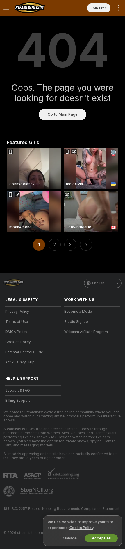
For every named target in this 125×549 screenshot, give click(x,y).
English (98, 283)
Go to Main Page (62, 114)
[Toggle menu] (6, 8)
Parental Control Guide (24, 352)
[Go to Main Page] (38, 8)
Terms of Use (16, 322)
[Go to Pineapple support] (9, 491)
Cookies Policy (18, 342)
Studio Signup (76, 322)
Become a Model (78, 312)
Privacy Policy (17, 312)
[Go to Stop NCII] (37, 491)
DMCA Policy (16, 332)
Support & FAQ (17, 390)
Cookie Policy (81, 528)
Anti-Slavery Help (20, 362)
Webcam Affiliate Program (86, 332)
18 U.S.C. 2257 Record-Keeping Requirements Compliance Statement (61, 509)
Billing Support (17, 401)
